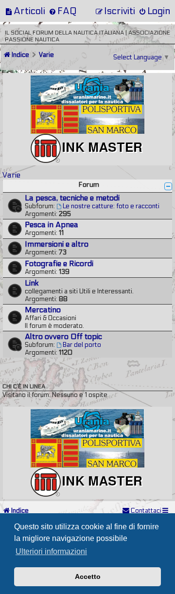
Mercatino (43, 310)
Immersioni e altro (56, 244)
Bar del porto (82, 345)
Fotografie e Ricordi (59, 263)
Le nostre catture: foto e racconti (111, 206)
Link (32, 283)
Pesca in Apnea (51, 224)
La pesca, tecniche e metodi (72, 198)
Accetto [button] (88, 576)
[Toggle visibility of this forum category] (168, 186)
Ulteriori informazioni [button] (51, 551)
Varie (11, 175)
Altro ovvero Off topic (63, 336)
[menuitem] (25, 11)
